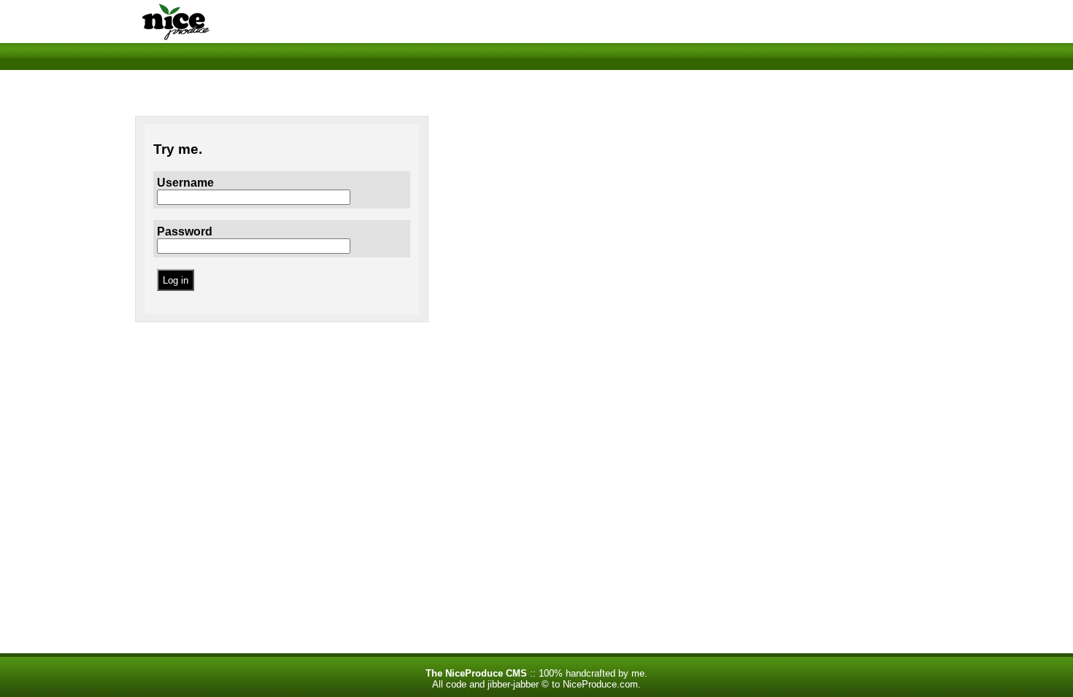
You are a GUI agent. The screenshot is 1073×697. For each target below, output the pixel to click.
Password (184, 231)
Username (185, 182)
